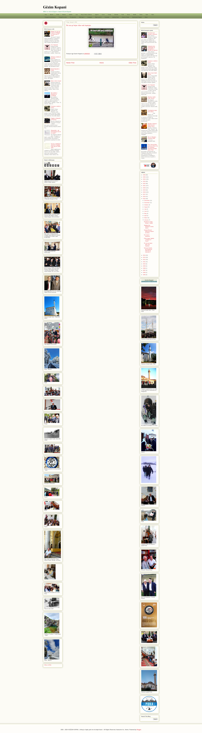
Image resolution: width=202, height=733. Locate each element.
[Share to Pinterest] (101, 54)
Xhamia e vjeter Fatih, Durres (152, 97)
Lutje (77, 14)
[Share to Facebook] (99, 54)
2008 (144, 268)
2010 (144, 263)
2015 (144, 198)
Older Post (132, 63)
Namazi (64, 14)
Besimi (51, 14)
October (146, 204)
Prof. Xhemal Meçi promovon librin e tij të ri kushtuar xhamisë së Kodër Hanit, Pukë (153, 147)
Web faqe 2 (81, 17)
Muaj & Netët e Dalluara (86, 14)
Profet (57, 14)
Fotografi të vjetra (63, 17)
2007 (144, 270)
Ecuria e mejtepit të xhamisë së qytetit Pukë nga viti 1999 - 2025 (56, 145)
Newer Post (70, 63)
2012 (144, 259)
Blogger (139, 729)
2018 (144, 192)
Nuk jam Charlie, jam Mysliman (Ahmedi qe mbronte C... (148, 250)
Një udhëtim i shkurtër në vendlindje (54, 94)
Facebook (107, 17)
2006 (144, 272)
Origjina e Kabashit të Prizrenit (55, 119)
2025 (144, 177)
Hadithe (70, 14)
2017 (144, 194)
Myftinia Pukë (115, 17)
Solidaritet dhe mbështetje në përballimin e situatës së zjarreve (152, 48)
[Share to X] (98, 54)
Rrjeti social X (98, 17)
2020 (144, 187)
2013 (144, 257)
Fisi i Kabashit (54, 45)
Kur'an (103, 14)
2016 (144, 196)
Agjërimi (97, 14)
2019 (144, 190)
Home (102, 63)
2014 (144, 255)
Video (152, 14)
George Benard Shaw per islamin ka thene (149, 231)
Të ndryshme (73, 17)
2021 (144, 185)
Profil (122, 14)
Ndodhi (134, 14)
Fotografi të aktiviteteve (50, 17)
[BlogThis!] (96, 54)
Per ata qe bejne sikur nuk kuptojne (148, 244)
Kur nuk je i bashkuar (147, 235)
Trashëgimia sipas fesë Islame (152, 111)
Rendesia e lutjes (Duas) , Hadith (148, 222)
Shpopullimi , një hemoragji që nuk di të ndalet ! (56, 132)
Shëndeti (116, 14)
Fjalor (147, 14)
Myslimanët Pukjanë (137, 17)
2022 (144, 183)
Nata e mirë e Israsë (56, 81)
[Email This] (95, 54)
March (146, 217)
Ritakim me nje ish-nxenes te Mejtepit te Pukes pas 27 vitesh (55, 33)
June (145, 211)
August (146, 207)
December (147, 200)
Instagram (89, 17)
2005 (144, 274)
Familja (109, 14)
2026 (144, 175)
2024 (144, 179)
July (145, 209)
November (147, 202)
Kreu (46, 14)
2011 (144, 261)
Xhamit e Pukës (125, 17)
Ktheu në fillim (47, 665)
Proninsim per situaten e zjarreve (152, 33)
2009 (144, 266)
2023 (144, 181)
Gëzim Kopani (54, 7)
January (146, 220)
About (146, 17)
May (145, 213)
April (145, 215)
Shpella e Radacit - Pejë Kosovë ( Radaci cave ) (152, 125)
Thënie (140, 14)
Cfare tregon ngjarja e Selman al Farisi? (149, 240)
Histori (128, 14)
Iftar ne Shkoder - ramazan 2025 (152, 137)
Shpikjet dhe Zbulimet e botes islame (149, 227)
